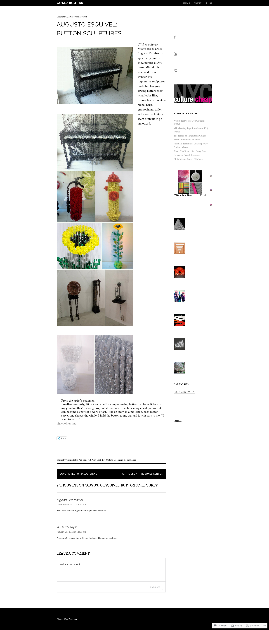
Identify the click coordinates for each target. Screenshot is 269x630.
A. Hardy (63, 527)
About (198, 3)
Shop (209, 3)
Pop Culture (107, 459)
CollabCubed (70, 3)
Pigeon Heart (66, 500)
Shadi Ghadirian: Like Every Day (190, 151)
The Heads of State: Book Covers (190, 135)
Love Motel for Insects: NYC (78, 473)
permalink (131, 459)
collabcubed (81, 16)
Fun (84, 459)
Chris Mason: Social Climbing (188, 158)
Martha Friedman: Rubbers (187, 139)
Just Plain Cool (94, 459)
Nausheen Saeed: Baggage (187, 154)
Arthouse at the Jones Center (142, 473)
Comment (155, 587)
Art (80, 459)
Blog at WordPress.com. (67, 619)
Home (186, 3)
